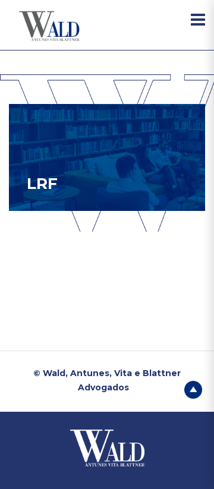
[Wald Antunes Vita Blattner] (50, 26)
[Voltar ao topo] (193, 389)
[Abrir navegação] (198, 20)
